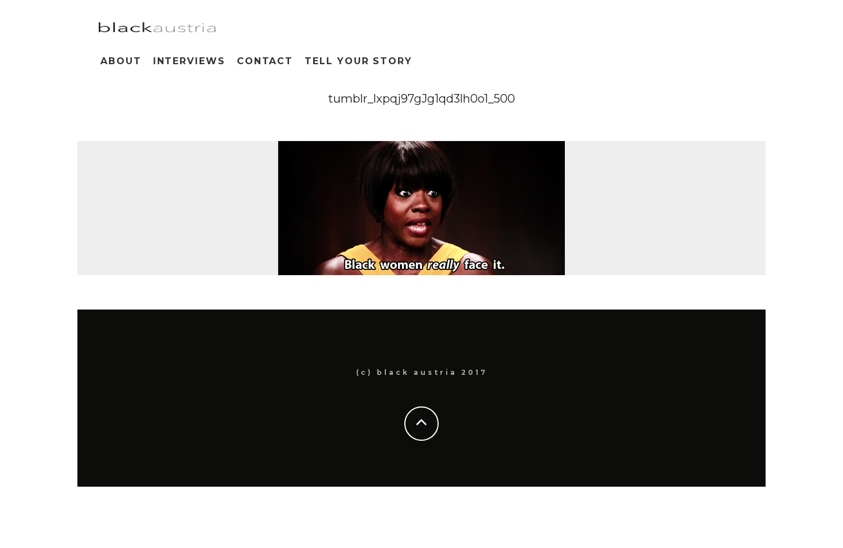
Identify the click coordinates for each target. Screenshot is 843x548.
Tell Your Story (358, 61)
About (121, 61)
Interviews (189, 61)
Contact (265, 61)
